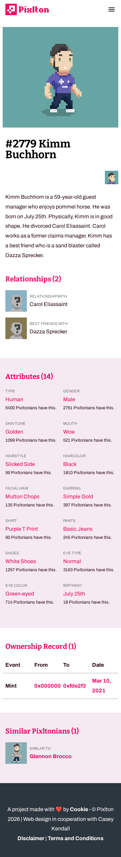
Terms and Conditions (76, 838)
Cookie (79, 809)
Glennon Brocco (51, 756)
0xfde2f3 (74, 686)
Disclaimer (30, 838)
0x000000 (47, 686)
